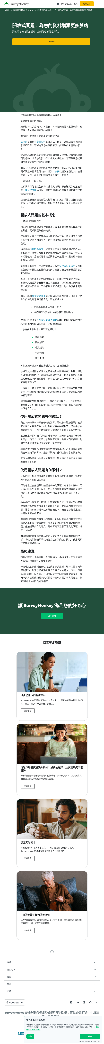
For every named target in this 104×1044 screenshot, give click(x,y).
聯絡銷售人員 (66, 4)
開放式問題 (31, 190)
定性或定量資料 (67, 265)
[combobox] (14, 1002)
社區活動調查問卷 (48, 320)
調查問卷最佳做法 (46, 10)
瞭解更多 (27, 711)
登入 (75, 4)
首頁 (7, 10)
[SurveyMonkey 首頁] (16, 4)
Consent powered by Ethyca (88, 1041)
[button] (52, 962)
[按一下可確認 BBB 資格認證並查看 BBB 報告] (22, 1035)
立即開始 (51, 41)
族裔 (57, 171)
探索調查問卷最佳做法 (23, 10)
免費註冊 (86, 4)
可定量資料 (40, 141)
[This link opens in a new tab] (71, 1002)
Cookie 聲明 (35, 1029)
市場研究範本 (39, 295)
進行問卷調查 (36, 249)
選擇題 (24, 141)
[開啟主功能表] (97, 3)
